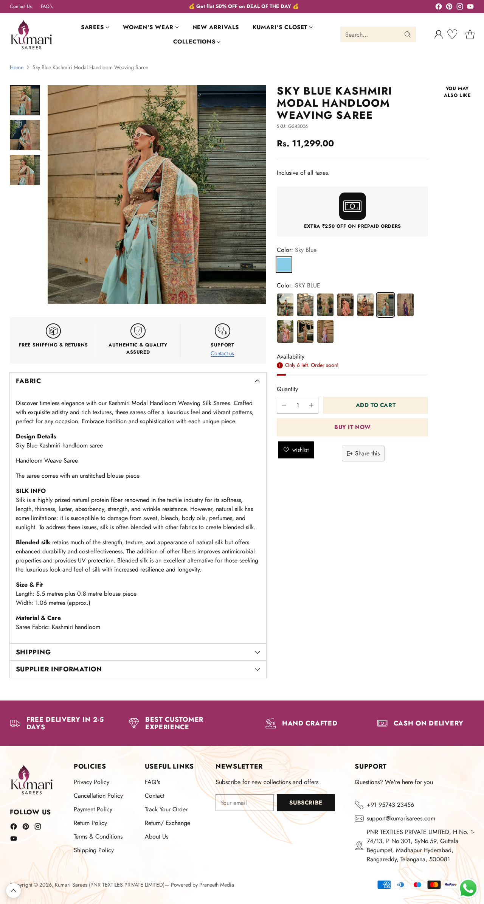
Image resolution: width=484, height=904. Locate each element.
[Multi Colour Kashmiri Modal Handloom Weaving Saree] (365, 305)
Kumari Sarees (71, 884)
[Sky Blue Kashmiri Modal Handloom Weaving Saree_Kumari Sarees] (157, 194)
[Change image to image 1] (25, 100)
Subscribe (305, 802)
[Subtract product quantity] (284, 405)
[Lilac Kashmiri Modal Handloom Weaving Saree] (325, 331)
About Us (156, 836)
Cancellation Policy (98, 795)
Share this (367, 453)
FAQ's (152, 782)
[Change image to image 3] (25, 170)
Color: (296, 249)
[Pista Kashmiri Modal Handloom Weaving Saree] (325, 305)
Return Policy (90, 823)
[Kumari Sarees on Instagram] (460, 8)
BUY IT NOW (352, 427)
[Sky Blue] (284, 265)
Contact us (222, 353)
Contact (154, 795)
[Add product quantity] (311, 405)
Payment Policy (93, 809)
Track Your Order (166, 809)
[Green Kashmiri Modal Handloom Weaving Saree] (285, 305)
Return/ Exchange (167, 823)
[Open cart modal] (470, 34)
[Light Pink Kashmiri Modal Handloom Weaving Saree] (285, 331)
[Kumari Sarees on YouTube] (470, 8)
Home (16, 67)
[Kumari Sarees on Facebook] (438, 8)
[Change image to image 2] (25, 135)
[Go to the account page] (438, 34)
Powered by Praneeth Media (202, 884)
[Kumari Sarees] (31, 34)
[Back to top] (13, 890)
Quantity (287, 389)
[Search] (407, 34)
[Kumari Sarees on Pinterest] (449, 8)
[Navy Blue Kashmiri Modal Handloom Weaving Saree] (405, 305)
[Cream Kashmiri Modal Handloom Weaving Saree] (305, 305)
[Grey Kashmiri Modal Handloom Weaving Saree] (305, 331)
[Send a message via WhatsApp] (468, 888)
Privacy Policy (91, 782)
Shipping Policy (94, 850)
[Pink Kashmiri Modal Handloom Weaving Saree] (345, 305)
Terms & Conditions (98, 836)
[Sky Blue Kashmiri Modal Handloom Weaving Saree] (385, 305)
